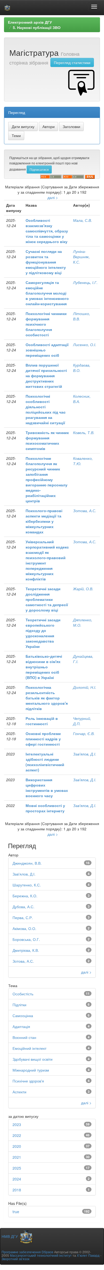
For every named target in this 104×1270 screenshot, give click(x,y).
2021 (17, 1157)
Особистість (23, 993)
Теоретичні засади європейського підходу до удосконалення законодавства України (43, 633)
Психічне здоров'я (28, 1081)
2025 (17, 1168)
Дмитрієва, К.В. (26, 950)
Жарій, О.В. (83, 588)
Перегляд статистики (72, 62)
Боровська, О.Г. (26, 939)
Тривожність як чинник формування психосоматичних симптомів (47, 440)
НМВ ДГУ (10, 1236)
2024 (17, 1179)
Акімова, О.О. (24, 928)
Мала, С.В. (82, 220)
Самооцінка (23, 1015)
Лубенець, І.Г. (85, 282)
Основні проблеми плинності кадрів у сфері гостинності (43, 739)
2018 (17, 1189)
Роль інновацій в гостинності (42, 721)
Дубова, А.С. (23, 906)
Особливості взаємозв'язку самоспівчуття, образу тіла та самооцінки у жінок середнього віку (47, 231)
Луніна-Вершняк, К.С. (81, 257)
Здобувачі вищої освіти (33, 1059)
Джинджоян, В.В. (27, 863)
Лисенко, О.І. (84, 344)
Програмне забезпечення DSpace (27, 1252)
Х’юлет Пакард (88, 1255)
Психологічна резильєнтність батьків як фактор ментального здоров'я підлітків (47, 698)
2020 (17, 1146)
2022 (17, 1135)
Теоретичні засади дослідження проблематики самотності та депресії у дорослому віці (47, 599)
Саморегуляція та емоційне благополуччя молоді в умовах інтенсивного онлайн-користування (47, 293)
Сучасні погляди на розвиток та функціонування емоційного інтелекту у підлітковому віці (46, 262)
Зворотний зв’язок (15, 1258)
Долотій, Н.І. (84, 687)
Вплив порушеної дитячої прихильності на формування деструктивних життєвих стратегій (46, 375)
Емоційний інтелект (29, 1048)
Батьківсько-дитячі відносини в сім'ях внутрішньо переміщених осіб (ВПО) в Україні (44, 666)
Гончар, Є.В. (84, 733)
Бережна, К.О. (25, 895)
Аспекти (19, 1091)
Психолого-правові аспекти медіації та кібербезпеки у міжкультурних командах (44, 521)
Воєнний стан (24, 1037)
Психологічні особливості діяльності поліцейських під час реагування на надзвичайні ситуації (46, 409)
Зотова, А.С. (84, 510)
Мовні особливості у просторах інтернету (45, 808)
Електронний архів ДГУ (30, 22)
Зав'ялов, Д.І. (84, 754)
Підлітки (19, 1004)
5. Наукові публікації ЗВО (37, 27)
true (16, 1211)
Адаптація (21, 1026)
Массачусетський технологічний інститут (41, 1255)
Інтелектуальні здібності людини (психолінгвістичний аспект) (45, 761)
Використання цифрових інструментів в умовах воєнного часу (47, 787)
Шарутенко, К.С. (27, 884)
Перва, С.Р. (23, 917)
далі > (52, 197)
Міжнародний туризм (31, 1070)
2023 (17, 1124)
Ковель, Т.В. (83, 432)
